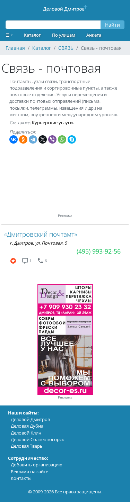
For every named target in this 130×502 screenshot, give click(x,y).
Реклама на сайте (29, 471)
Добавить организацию (36, 465)
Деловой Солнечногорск (37, 439)
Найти (112, 24)
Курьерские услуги (52, 122)
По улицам (63, 35)
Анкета (93, 35)
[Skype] (72, 139)
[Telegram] (33, 139)
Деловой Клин (26, 433)
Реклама (65, 397)
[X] (42, 139)
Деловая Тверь (27, 446)
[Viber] (52, 139)
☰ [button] (8, 35)
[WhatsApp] (62, 139)
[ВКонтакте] (13, 139)
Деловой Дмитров (30, 419)
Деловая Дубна (27, 426)
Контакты (21, 478)
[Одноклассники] (23, 139)
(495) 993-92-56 (99, 251)
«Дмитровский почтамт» (40, 234)
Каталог (32, 35)
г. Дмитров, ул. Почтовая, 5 (38, 243)
